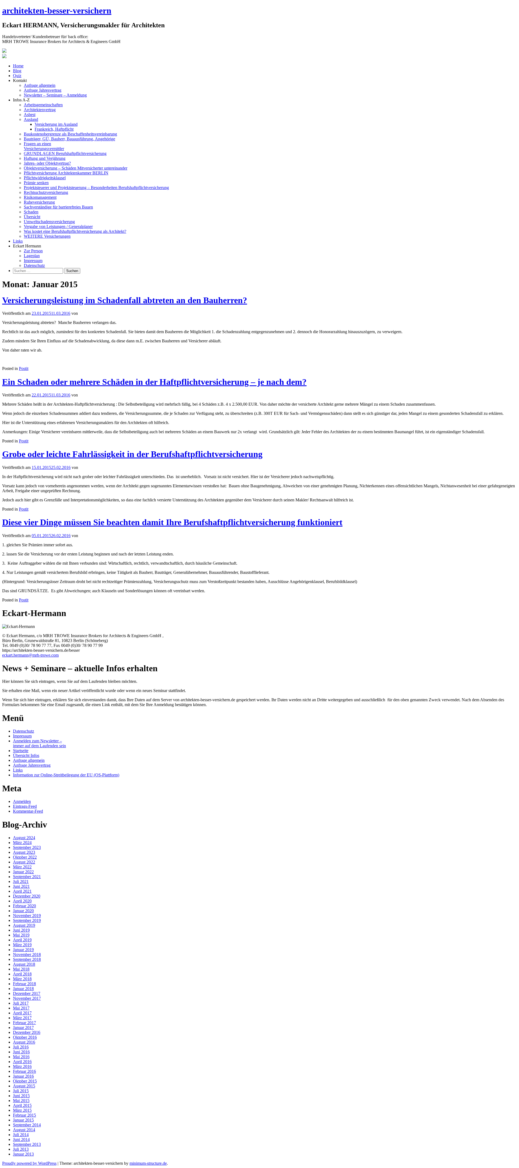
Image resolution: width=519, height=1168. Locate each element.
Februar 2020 (24, 906)
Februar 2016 (24, 1071)
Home (18, 66)
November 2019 (27, 915)
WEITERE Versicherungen (47, 236)
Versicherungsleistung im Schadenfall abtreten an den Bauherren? (124, 300)
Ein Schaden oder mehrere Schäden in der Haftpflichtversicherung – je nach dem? (154, 382)
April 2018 (22, 974)
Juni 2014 (21, 1139)
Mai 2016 (21, 1056)
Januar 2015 (23, 1120)
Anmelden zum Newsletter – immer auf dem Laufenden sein (39, 743)
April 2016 (22, 1061)
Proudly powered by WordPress (29, 1163)
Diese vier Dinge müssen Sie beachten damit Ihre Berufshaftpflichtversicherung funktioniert (172, 522)
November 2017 (27, 998)
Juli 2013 (21, 1149)
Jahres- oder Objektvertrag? (47, 163)
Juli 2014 (21, 1134)
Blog (17, 70)
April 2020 (22, 901)
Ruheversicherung (39, 202)
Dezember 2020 (26, 896)
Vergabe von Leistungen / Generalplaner (58, 226)
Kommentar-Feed (28, 811)
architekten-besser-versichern (56, 10)
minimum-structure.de (148, 1163)
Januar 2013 (23, 1154)
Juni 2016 (21, 1052)
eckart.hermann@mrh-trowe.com (30, 655)
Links (18, 241)
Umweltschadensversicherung (49, 221)
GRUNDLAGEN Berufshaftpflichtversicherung (65, 153)
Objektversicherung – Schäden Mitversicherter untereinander (75, 168)
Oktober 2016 (25, 1037)
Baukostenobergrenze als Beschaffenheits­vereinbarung (70, 134)
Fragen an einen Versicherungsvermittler (44, 146)
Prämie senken (36, 182)
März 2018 (22, 979)
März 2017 (22, 1017)
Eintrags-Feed (25, 806)
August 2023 (24, 852)
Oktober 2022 (25, 857)
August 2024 (24, 837)
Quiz (17, 75)
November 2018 (27, 954)
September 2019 (27, 920)
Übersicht (32, 216)
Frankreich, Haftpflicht (54, 129)
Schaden (31, 212)
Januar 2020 (23, 910)
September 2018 (27, 959)
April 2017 (22, 1013)
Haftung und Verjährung (44, 158)
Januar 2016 (23, 1076)
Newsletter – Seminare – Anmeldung (55, 95)
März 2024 (22, 842)
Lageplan (32, 255)
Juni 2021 (21, 886)
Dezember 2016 (26, 1032)
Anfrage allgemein (39, 85)
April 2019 (22, 940)
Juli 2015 (21, 1090)
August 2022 (24, 862)
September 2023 (27, 847)
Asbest (29, 114)
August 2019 (24, 925)
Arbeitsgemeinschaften (43, 104)
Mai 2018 (21, 969)
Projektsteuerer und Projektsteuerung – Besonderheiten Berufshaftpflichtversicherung (96, 187)
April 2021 (22, 891)
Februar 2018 (24, 983)
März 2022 (22, 867)
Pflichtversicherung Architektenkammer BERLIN (66, 173)
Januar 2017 (23, 1027)
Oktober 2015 (25, 1081)
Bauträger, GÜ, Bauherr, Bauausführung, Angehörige (69, 139)
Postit (23, 368)
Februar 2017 (24, 1022)
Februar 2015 (24, 1115)
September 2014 (27, 1125)
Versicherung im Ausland (56, 124)
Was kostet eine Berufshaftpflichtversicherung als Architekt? (75, 231)
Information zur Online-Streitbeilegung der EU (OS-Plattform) (66, 775)
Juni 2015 (21, 1095)
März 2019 (22, 944)
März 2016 (22, 1066)
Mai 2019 (21, 935)
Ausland (31, 119)
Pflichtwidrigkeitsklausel (45, 178)
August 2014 (24, 1129)
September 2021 (27, 876)
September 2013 (27, 1144)
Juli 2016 (21, 1047)
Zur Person (33, 251)
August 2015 (24, 1086)
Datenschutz (34, 265)
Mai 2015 (21, 1100)
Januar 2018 (23, 988)
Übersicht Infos (26, 755)
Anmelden (22, 801)
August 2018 (24, 964)
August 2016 (24, 1042)
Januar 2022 (23, 871)
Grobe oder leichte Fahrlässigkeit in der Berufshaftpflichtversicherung (132, 454)
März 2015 (22, 1110)
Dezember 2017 (26, 993)
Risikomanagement (40, 197)
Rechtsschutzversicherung (46, 192)
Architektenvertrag (40, 109)
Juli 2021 (21, 881)
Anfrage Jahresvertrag (42, 90)
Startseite (20, 750)
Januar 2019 (23, 949)
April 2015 (22, 1105)
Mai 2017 (21, 1008)
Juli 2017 (21, 1003)
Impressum (33, 260)
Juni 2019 (21, 930)
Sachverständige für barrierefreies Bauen (58, 207)
